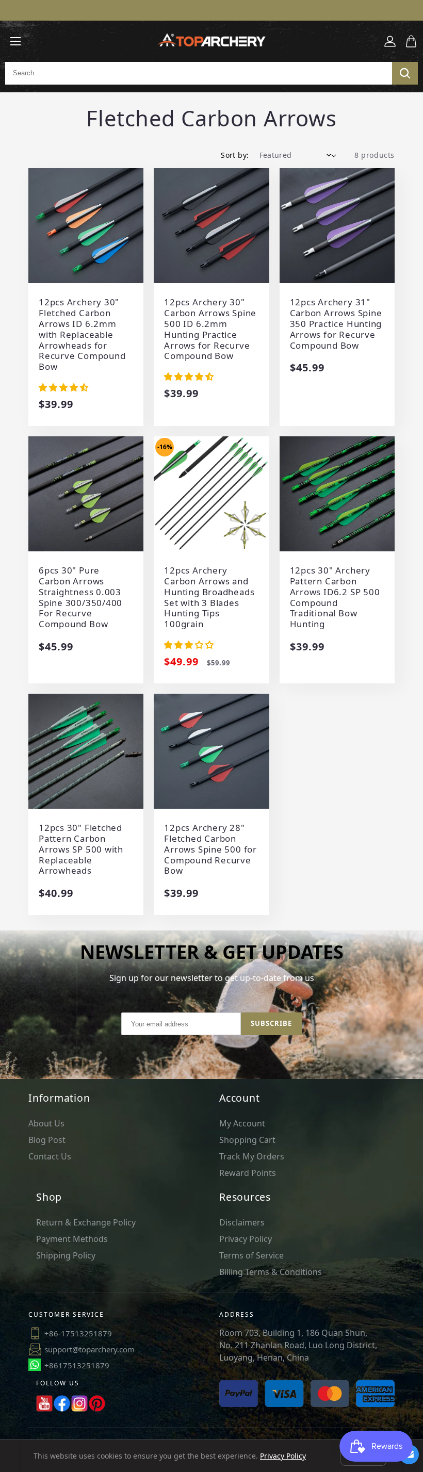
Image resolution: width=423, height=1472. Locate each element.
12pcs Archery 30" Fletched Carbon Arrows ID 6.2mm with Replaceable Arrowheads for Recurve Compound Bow (82, 334)
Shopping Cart (247, 1140)
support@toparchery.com (89, 1349)
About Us (46, 1123)
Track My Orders (251, 1156)
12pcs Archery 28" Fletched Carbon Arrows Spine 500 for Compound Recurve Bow (210, 849)
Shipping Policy (65, 1255)
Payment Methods (72, 1239)
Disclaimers (242, 1222)
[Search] (405, 73)
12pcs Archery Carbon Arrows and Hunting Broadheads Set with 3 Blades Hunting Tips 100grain (209, 597)
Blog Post (47, 1140)
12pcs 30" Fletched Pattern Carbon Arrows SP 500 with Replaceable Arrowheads (81, 849)
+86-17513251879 (78, 1333)
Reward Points (247, 1173)
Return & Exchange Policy (86, 1222)
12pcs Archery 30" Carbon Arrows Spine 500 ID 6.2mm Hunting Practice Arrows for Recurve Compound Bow (210, 329)
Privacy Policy (245, 1239)
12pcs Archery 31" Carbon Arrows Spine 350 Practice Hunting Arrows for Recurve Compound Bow (336, 324)
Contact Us (49, 1156)
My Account (242, 1123)
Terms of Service (251, 1255)
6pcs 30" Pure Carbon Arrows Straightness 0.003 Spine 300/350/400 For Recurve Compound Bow (80, 597)
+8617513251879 (76, 1365)
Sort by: (235, 155)
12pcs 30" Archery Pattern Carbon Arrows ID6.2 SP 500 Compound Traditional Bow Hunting (335, 597)
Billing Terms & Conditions (270, 1272)
